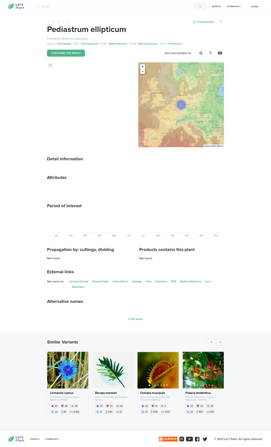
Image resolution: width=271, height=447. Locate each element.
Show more (135, 319)
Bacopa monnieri (106, 393)
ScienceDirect (120, 281)
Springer (137, 281)
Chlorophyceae (90, 43)
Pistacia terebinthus (198, 393)
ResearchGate (100, 281)
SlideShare (78, 286)
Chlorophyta (64, 43)
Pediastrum (175, 43)
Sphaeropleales (118, 43)
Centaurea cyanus (61, 393)
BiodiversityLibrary (190, 281)
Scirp (149, 281)
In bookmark (205, 22)
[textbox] (114, 6)
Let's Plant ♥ (217, 145)
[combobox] (120, 6)
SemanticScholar (79, 281)
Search (216, 6)
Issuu (208, 281)
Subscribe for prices (66, 53)
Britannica (161, 281)
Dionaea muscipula (152, 393)
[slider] (117, 22)
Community (234, 6)
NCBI (173, 281)
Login (254, 6)
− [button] (143, 71)
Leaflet (207, 145)
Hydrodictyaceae (148, 43)
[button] (221, 22)
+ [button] (143, 66)
